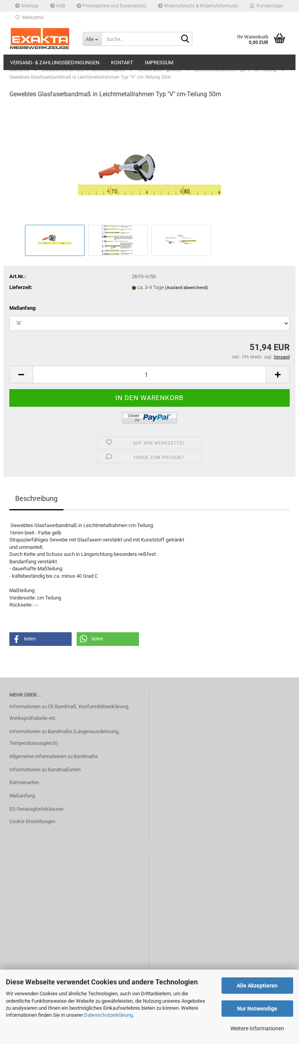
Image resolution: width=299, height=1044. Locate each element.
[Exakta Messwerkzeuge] (40, 39)
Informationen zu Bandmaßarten (45, 769)
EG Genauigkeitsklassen (36, 809)
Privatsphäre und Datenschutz (113, 6)
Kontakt (122, 62)
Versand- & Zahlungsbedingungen (54, 62)
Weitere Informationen (257, 1028)
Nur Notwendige (257, 1008)
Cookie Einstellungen (32, 821)
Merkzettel (32, 17)
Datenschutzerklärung (108, 1015)
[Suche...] (185, 39)
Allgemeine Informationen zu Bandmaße (53, 756)
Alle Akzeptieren (257, 985)
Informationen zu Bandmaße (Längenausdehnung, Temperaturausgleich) (64, 737)
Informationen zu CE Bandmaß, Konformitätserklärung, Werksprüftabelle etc (69, 712)
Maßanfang (22, 796)
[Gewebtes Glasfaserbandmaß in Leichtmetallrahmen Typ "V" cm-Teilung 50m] (150, 164)
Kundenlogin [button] (268, 6)
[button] (21, 374)
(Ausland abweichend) (186, 287)
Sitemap (29, 6)
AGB (60, 6)
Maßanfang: (23, 308)
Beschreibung (36, 498)
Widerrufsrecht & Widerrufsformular (200, 6)
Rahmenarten (24, 782)
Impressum (159, 62)
